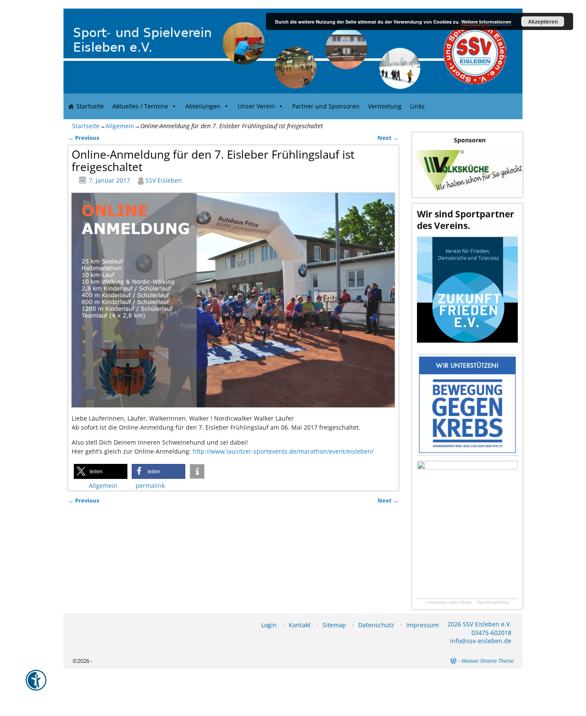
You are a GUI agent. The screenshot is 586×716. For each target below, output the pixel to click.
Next (388, 137)
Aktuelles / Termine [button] (140, 106)
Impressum (422, 625)
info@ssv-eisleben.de (480, 641)
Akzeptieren (543, 21)
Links (417, 106)
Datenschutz (376, 625)
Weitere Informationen (486, 21)
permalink (150, 485)
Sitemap (334, 625)
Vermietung (385, 106)
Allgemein (120, 126)
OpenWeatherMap (493, 603)
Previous (83, 137)
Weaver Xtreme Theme (487, 661)
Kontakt (300, 625)
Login (269, 625)
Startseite (90, 106)
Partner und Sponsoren (325, 106)
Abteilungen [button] (203, 106)
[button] (100, 471)
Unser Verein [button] (256, 106)
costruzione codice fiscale (449, 603)
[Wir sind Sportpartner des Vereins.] (467, 289)
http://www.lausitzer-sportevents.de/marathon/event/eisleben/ (283, 451)
